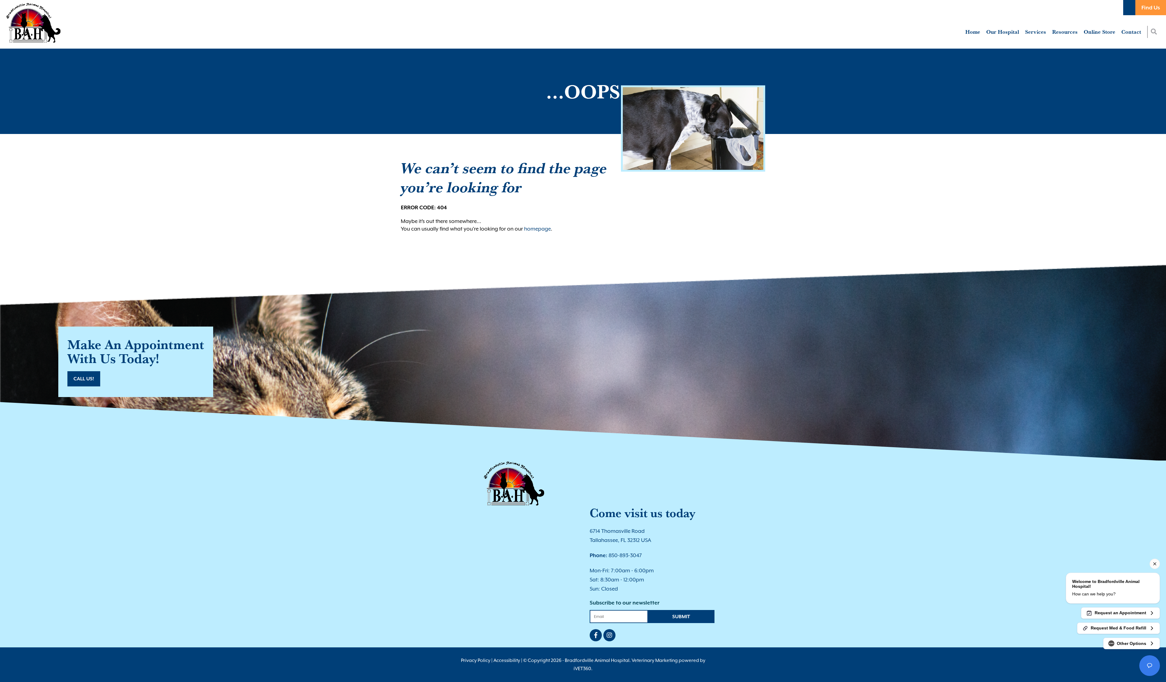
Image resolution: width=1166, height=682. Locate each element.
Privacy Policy (475, 660)
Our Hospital (1002, 32)
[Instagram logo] (609, 635)
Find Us (1150, 8)
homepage (537, 229)
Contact (1131, 32)
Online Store (1099, 32)
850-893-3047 (616, 555)
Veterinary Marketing (655, 660)
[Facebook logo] (596, 635)
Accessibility (506, 660)
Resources (1065, 32)
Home (972, 32)
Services (1035, 32)
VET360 (582, 668)
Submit (681, 616)
